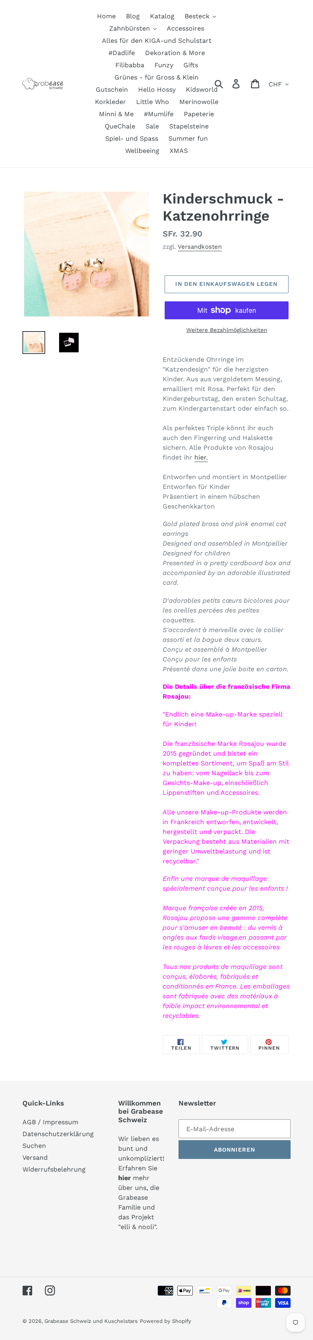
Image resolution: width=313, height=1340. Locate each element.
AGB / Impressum (50, 1122)
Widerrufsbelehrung (54, 1169)
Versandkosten (200, 246)
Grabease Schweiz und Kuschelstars (91, 1321)
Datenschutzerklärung (58, 1134)
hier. (201, 457)
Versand (35, 1157)
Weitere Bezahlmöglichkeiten (226, 330)
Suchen (34, 1146)
